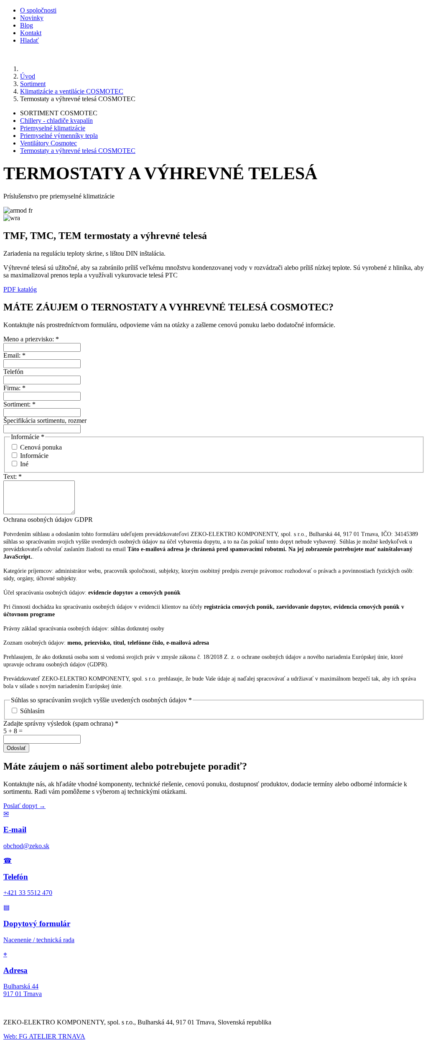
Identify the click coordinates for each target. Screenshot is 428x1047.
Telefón (13, 371)
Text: (12, 476)
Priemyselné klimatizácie (52, 128)
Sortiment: (19, 404)
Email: (14, 355)
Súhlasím (32, 710)
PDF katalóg (20, 289)
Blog (26, 25)
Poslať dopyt (24, 805)
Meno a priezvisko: (31, 339)
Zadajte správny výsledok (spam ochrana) (60, 723)
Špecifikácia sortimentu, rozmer (45, 420)
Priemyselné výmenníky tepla (59, 135)
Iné (24, 464)
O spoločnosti (38, 10)
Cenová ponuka (41, 447)
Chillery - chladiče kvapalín (56, 120)
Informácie (34, 455)
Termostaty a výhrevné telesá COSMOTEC (77, 150)
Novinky (31, 17)
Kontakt (30, 32)
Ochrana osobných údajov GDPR (48, 519)
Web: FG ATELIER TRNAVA (44, 1036)
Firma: (14, 387)
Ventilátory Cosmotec (48, 143)
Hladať (29, 40)
